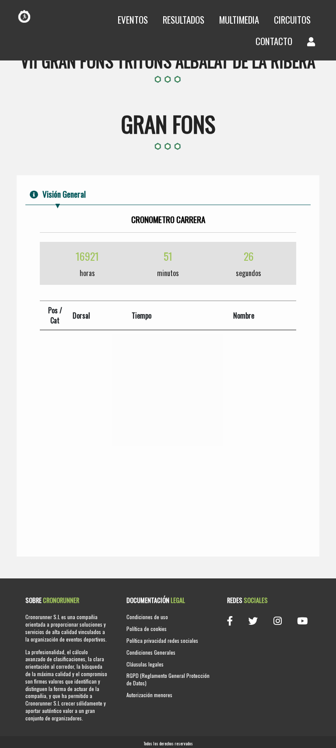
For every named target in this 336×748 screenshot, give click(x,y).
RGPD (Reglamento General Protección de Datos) (168, 679)
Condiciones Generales (150, 652)
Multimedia (239, 19)
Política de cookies (146, 628)
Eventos (133, 19)
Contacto (274, 41)
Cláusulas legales (145, 664)
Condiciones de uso (147, 616)
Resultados (183, 19)
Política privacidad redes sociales (162, 640)
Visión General (64, 194)
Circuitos (292, 19)
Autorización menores (149, 694)
